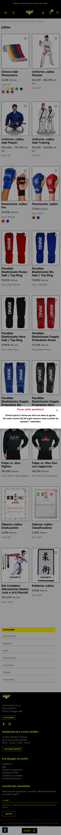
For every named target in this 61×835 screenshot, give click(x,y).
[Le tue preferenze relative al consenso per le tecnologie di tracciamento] (5, 830)
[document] (30, 417)
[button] (57, 410)
